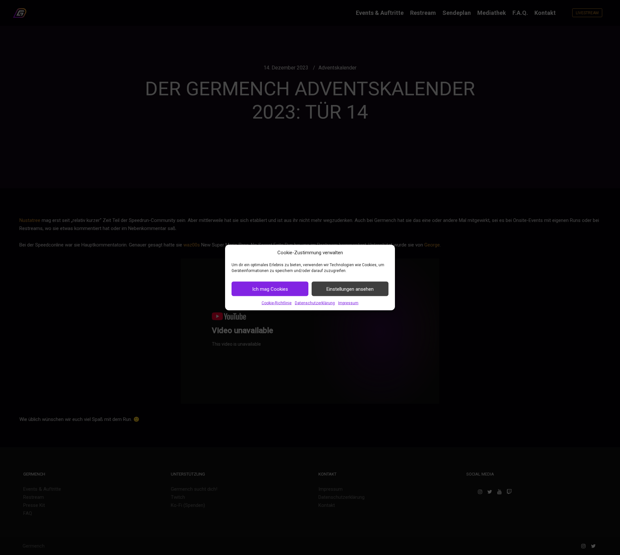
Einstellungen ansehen (350, 289)
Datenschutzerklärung (315, 303)
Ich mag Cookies (270, 289)
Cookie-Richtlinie (277, 303)
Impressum (348, 303)
